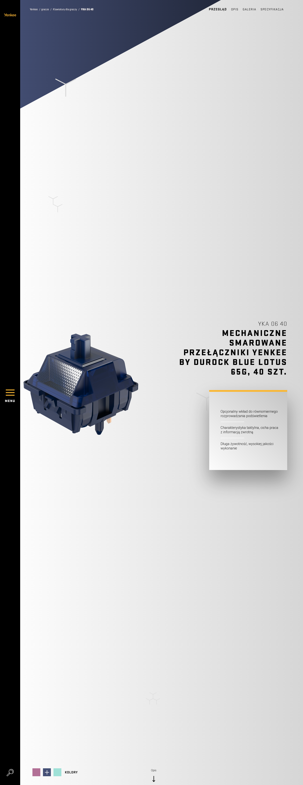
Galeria (249, 9)
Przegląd (218, 9)
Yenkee (34, 9)
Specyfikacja (272, 9)
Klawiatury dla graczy (65, 9)
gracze (45, 9)
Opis (234, 9)
